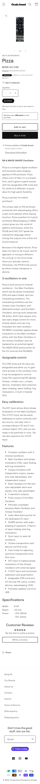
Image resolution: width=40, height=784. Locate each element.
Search (7, 698)
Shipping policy (11, 717)
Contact (8, 692)
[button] (3, 4)
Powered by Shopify (29, 780)
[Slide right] (25, 51)
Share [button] (8, 652)
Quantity (6, 87)
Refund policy (10, 710)
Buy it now (20, 135)
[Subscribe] (32, 739)
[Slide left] (14, 51)
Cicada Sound (15, 780)
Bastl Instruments (11, 55)
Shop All (8, 674)
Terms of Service (12, 704)
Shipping (5, 70)
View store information (16, 152)
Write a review (20, 639)
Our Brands (9, 680)
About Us (8, 686)
